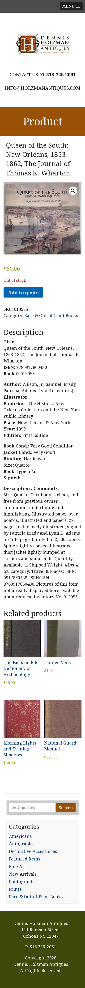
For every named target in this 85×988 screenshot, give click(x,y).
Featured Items (24, 859)
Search (66, 807)
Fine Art (17, 866)
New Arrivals (23, 874)
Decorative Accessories (33, 851)
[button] (73, 191)
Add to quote (23, 292)
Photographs (22, 881)
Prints (15, 889)
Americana (20, 836)
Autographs (21, 844)
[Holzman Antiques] (42, 44)
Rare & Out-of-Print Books (51, 315)
